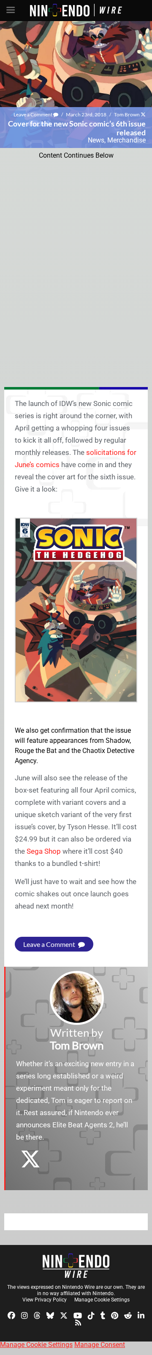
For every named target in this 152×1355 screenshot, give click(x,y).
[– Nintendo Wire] (76, 1265)
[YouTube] (77, 1315)
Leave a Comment (33, 114)
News (96, 140)
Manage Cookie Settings (102, 1300)
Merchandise (126, 140)
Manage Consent (99, 1345)
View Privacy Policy (44, 1300)
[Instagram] (24, 1315)
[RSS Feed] (78, 1322)
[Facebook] (11, 1315)
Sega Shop (44, 851)
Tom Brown (127, 114)
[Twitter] (64, 1315)
